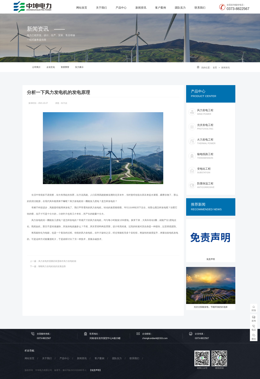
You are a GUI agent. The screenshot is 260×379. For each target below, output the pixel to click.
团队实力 (180, 7)
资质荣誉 (65, 67)
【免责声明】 (95, 370)
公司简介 (36, 67)
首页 (215, 67)
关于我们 (101, 7)
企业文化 (50, 67)
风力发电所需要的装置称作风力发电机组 (57, 261)
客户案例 (160, 7)
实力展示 (79, 67)
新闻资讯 (140, 7)
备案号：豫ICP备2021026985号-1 (70, 370)
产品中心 (121, 7)
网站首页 (81, 7)
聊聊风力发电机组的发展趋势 (52, 266)
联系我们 (200, 7)
